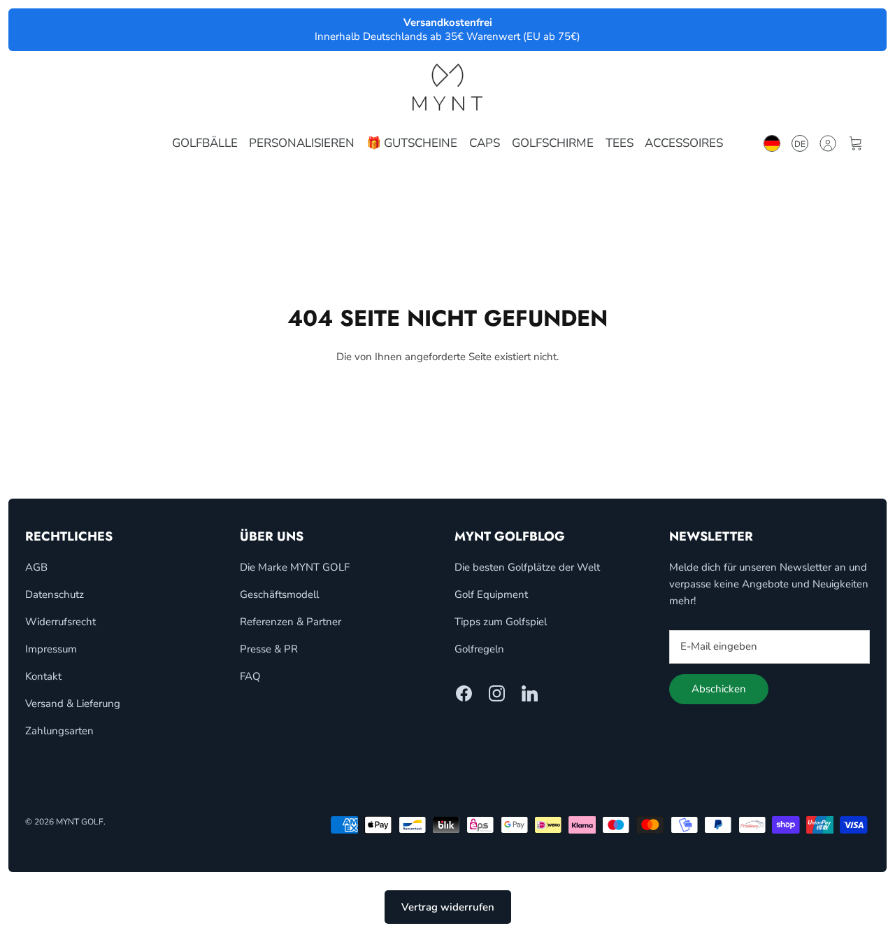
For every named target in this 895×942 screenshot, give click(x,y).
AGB (36, 567)
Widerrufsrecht (60, 622)
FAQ (250, 676)
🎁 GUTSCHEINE (411, 143)
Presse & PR (269, 649)
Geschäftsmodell (279, 594)
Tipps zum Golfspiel (500, 622)
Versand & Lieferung (72, 704)
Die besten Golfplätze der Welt (527, 567)
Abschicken (719, 689)
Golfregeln (479, 649)
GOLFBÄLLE (205, 143)
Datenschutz (54, 594)
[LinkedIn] (529, 693)
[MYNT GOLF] (447, 87)
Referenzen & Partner (290, 622)
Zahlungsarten (59, 731)
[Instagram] (496, 693)
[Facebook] (464, 693)
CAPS (484, 143)
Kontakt (43, 676)
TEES (619, 143)
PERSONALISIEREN (302, 143)
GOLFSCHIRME (553, 143)
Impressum (51, 649)
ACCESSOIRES (684, 143)
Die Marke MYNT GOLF (295, 567)
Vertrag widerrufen (447, 907)
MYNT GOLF (79, 821)
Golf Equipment (491, 594)
